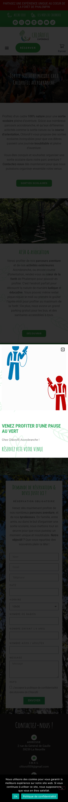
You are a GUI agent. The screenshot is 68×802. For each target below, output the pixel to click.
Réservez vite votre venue (22, 449)
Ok (15, 796)
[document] (34, 401)
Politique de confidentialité (39, 796)
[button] (62, 349)
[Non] (62, 788)
